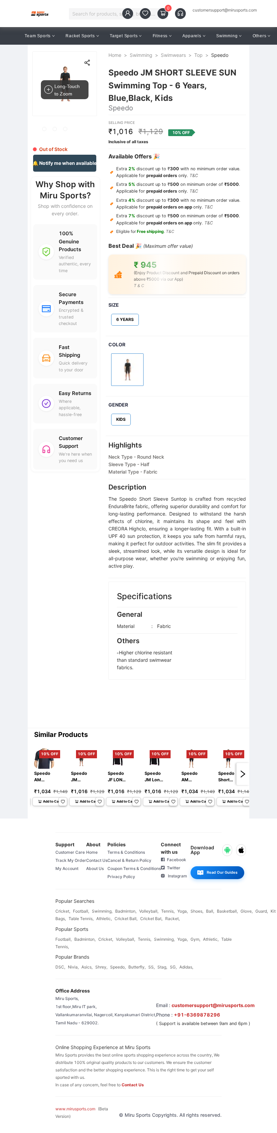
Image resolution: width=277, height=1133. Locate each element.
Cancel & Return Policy (129, 860)
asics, (87, 966)
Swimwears (173, 55)
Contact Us (96, 860)
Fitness (160, 36)
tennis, (168, 911)
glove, (247, 911)
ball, (210, 911)
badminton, (125, 911)
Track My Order (70, 860)
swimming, (102, 911)
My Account (66, 868)
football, (81, 911)
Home (114, 55)
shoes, (197, 911)
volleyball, (148, 911)
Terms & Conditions (126, 852)
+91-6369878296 (197, 1015)
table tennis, (81, 918)
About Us (95, 868)
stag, (162, 966)
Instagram (176, 875)
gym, (195, 939)
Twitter (172, 867)
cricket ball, (126, 918)
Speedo (219, 55)
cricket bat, (151, 918)
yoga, (182, 911)
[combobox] (115, 13)
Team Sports (38, 36)
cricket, (62, 911)
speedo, (118, 966)
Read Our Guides (222, 872)
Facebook (175, 859)
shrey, (101, 966)
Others (260, 36)
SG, (173, 966)
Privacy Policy (121, 876)
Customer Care (70, 852)
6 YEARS (125, 319)
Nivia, (73, 966)
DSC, (60, 966)
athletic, (104, 918)
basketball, (227, 911)
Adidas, (186, 966)
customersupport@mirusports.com (225, 10)
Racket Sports (80, 36)
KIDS (121, 419)
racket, (172, 918)
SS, (151, 966)
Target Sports (123, 36)
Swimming (226, 36)
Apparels (191, 36)
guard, (261, 911)
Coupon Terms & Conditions (134, 868)
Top (198, 55)
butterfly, (137, 966)
